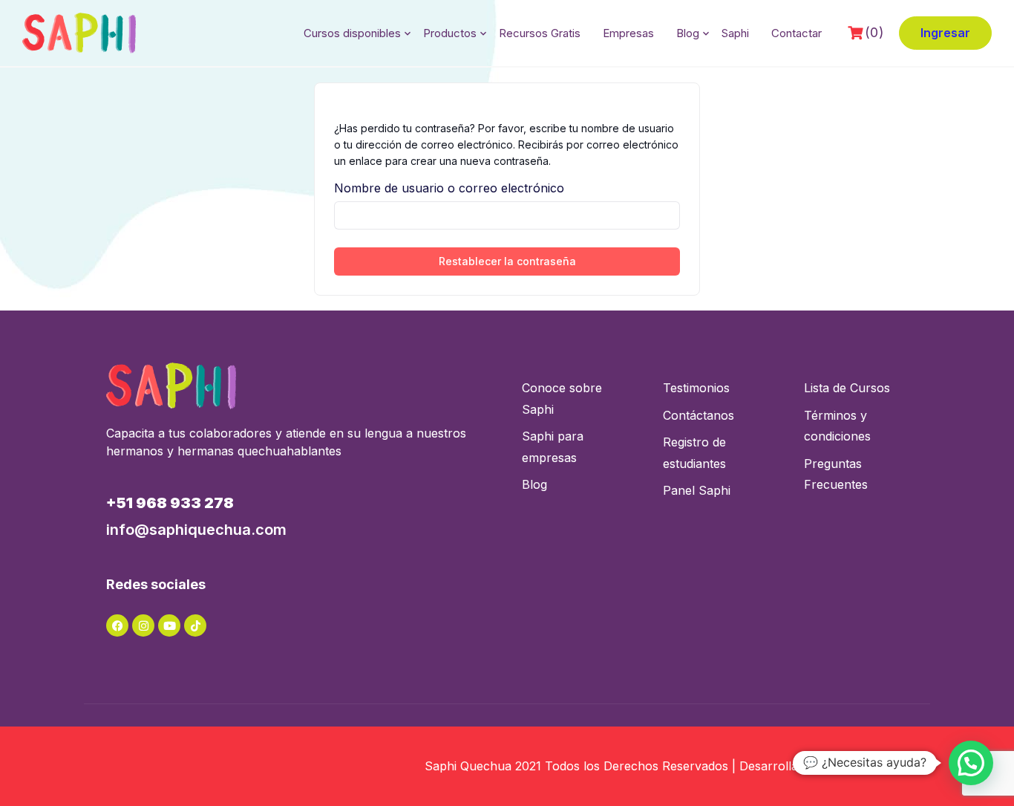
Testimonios (696, 387)
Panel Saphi (696, 490)
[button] (971, 763)
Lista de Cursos (847, 387)
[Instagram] (143, 625)
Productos (450, 33)
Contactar (796, 33)
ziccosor (900, 765)
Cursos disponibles (352, 33)
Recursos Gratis (539, 33)
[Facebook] (117, 625)
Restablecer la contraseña (507, 261)
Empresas (628, 33)
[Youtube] (169, 625)
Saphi (735, 33)
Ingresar (945, 32)
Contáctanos (698, 415)
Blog (687, 33)
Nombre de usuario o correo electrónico (449, 188)
